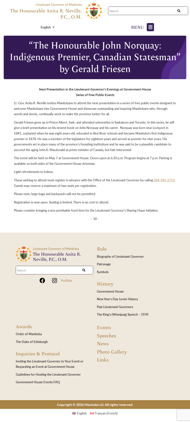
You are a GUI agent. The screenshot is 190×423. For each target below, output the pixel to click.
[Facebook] (42, 280)
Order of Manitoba (29, 334)
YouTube (66, 280)
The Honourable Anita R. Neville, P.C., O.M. (46, 13)
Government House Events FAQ (38, 382)
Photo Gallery (112, 351)
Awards (24, 326)
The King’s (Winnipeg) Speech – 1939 (122, 314)
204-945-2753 (164, 180)
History (105, 283)
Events (104, 327)
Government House (110, 291)
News (103, 343)
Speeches (106, 335)
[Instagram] (54, 280)
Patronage (104, 264)
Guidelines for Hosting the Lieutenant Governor (48, 374)
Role (102, 248)
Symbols (103, 272)
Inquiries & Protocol (38, 353)
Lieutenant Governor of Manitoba (59, 4)
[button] (47, 27)
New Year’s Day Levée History (117, 299)
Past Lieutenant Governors (115, 306)
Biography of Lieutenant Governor (120, 256)
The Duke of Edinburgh (32, 341)
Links (103, 359)
